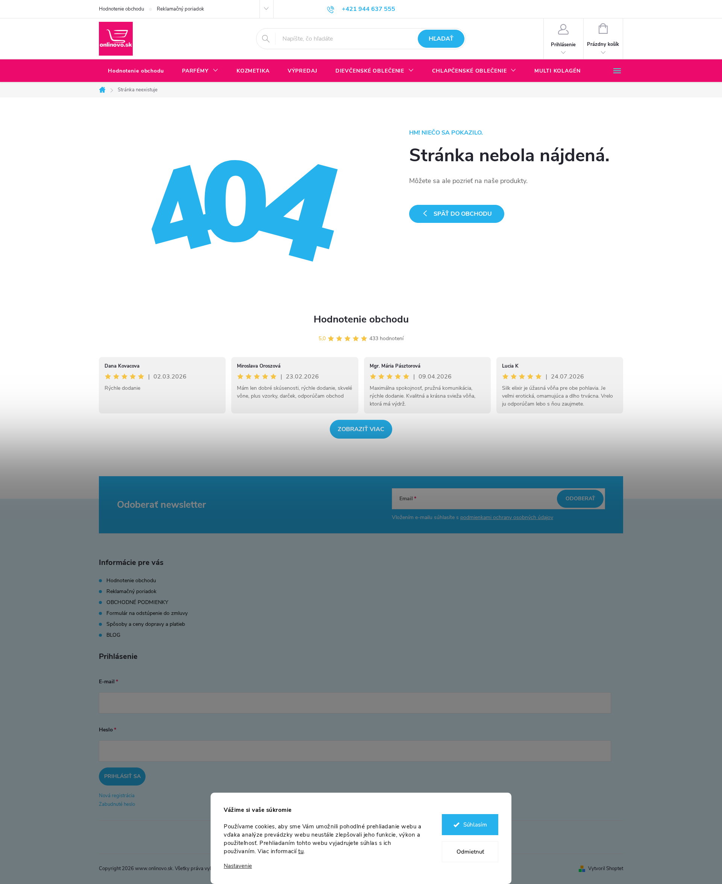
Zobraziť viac (361, 429)
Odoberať (580, 498)
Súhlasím (475, 824)
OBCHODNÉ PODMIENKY (137, 602)
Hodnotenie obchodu (121, 9)
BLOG (113, 635)
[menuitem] (136, 71)
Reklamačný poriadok (180, 9)
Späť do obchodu (463, 214)
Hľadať (441, 39)
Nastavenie (238, 866)
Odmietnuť (470, 851)
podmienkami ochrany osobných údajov (506, 517)
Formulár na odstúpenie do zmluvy (147, 613)
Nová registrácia (117, 795)
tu (300, 851)
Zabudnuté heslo (117, 804)
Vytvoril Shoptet (605, 868)
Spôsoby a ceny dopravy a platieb (145, 624)
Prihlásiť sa (122, 776)
